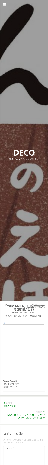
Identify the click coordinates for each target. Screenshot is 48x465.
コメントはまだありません (18, 316)
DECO (24, 152)
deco (15, 312)
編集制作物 (36, 316)
